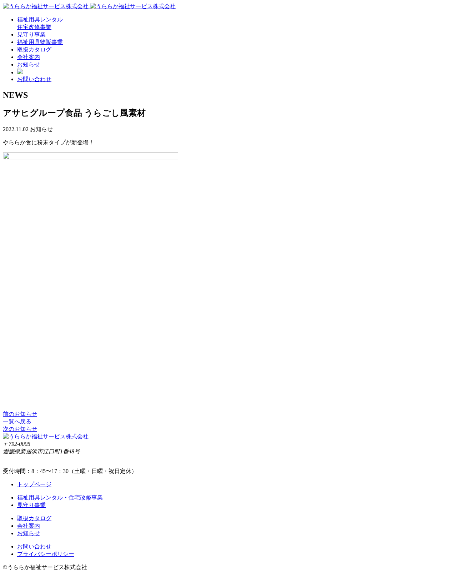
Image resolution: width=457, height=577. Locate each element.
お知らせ (28, 64)
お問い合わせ (34, 79)
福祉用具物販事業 (40, 42)
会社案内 (28, 57)
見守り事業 (31, 34)
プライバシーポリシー (45, 554)
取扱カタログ (34, 49)
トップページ (34, 484)
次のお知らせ (20, 429)
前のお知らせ (20, 414)
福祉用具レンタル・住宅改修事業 (60, 497)
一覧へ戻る (17, 421)
